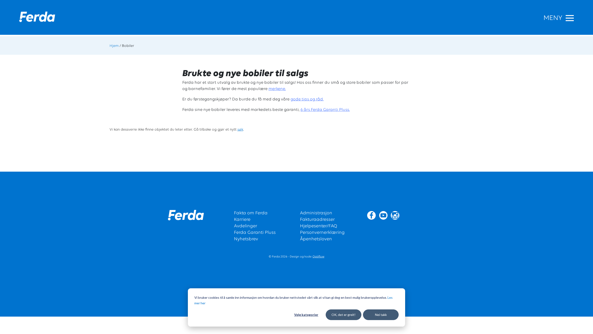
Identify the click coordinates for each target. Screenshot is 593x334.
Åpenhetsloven (316, 239)
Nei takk (381, 315)
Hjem (114, 46)
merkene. (277, 89)
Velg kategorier (306, 315)
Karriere (242, 219)
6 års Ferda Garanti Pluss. (325, 110)
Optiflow (318, 256)
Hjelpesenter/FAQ (318, 226)
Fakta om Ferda (251, 213)
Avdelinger (245, 226)
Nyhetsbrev (246, 239)
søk (240, 130)
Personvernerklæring (322, 232)
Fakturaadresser (317, 219)
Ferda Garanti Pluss (255, 232)
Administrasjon (316, 213)
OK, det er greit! (343, 315)
